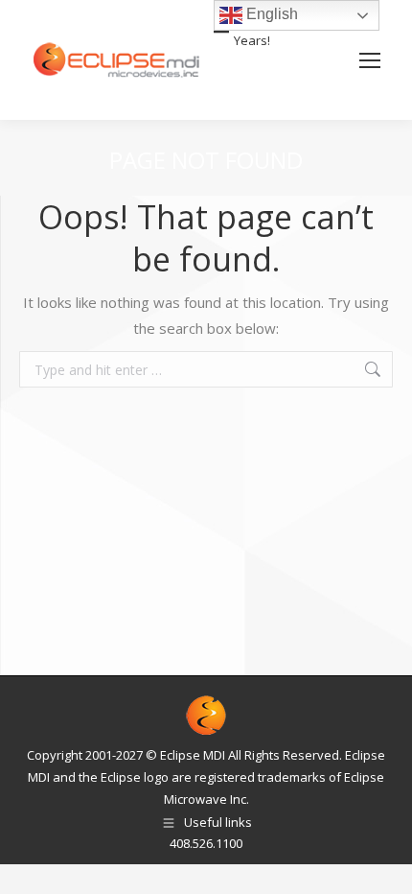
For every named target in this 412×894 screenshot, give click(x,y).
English (270, 14)
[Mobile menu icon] (369, 60)
